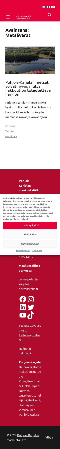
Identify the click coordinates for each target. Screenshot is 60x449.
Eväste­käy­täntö (23, 250)
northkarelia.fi (28, 288)
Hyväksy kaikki (30, 225)
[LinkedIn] (23, 307)
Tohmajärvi (27, 405)
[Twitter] (31, 307)
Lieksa (26, 385)
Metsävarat (11, 136)
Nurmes (24, 390)
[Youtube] (23, 315)
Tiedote (9, 130)
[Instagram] (31, 299)
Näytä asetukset (30, 243)
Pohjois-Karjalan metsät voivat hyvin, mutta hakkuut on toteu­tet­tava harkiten (28, 88)
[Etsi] (50, 15)
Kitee (22, 381)
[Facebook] (23, 299)
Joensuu (30, 371)
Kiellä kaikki (30, 234)
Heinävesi (25, 367)
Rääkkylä (34, 400)
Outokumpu (27, 395)
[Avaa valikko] (8, 17)
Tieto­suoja (37, 250)
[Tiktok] (31, 315)
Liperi (36, 385)
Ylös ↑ (49, 437)
